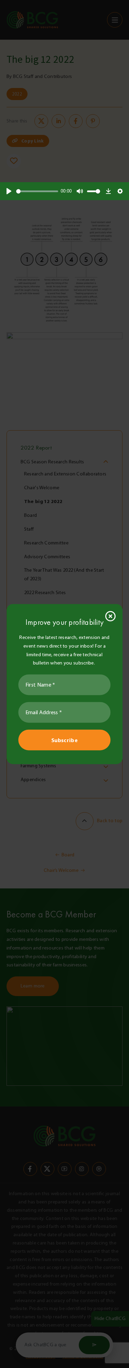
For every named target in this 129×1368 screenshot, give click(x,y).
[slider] (37, 191)
